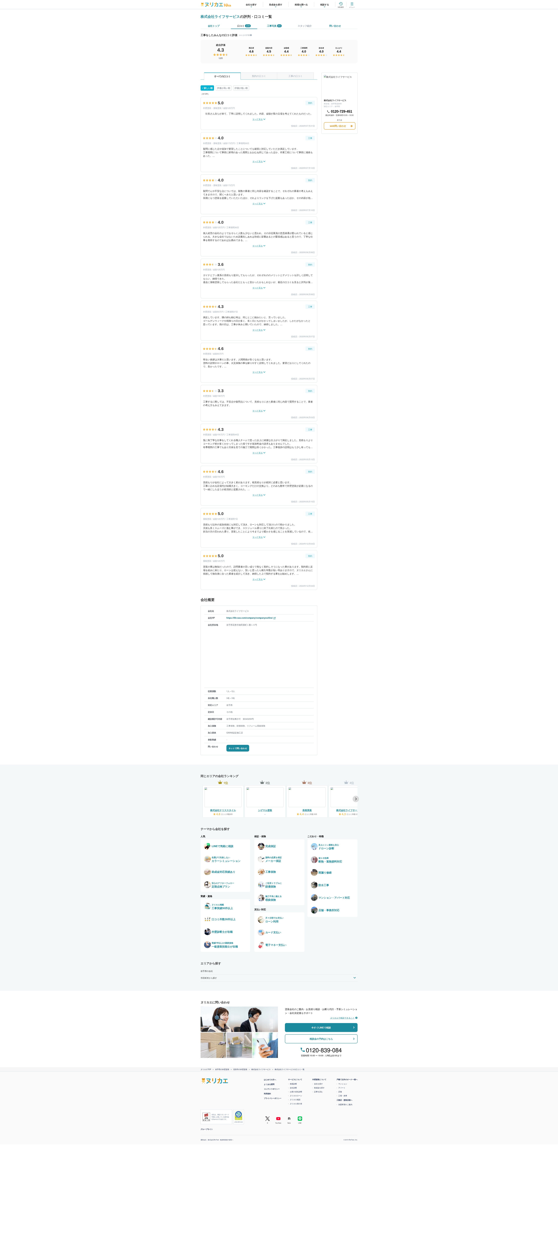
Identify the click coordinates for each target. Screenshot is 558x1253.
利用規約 (267, 1093)
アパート (341, 1087)
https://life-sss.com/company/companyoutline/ (249, 617)
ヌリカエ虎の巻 (296, 1103)
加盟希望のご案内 (345, 1104)
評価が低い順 (241, 87)
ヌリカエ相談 (295, 1099)
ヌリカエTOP (206, 1069)
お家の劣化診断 (296, 1091)
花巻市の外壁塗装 (240, 1069)
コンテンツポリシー (272, 1089)
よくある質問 (269, 1084)
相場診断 (293, 1083)
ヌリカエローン (296, 1095)
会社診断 (293, 1087)
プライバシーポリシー (272, 1098)
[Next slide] (356, 799)
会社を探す (318, 1083)
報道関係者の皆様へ (226, 1140)
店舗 (340, 1091)
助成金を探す (319, 1087)
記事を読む (318, 1091)
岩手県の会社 (207, 971)
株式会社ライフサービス (220, 16)
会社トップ (214, 25)
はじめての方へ (270, 1079)
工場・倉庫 (342, 1095)
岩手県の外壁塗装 (222, 1069)
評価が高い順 (223, 87)
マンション (342, 1083)
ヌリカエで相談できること (342, 1017)
